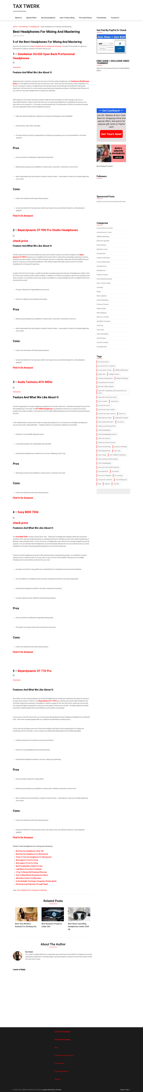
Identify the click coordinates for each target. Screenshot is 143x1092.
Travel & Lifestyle (102, 342)
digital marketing (122, 378)
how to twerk (102, 401)
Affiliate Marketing (103, 236)
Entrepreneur (101, 253)
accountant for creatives (106, 366)
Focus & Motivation (103, 262)
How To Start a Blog (67, 18)
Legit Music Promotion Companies (29, 869)
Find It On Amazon (23, 497)
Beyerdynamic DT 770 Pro (35, 671)
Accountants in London (105, 228)
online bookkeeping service (107, 434)
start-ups (117, 451)
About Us (18, 18)
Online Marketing (102, 300)
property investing (120, 447)
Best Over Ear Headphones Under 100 (29, 851)
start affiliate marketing (117, 455)
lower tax (122, 414)
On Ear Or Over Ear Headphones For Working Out (34, 857)
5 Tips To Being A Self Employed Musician (31, 872)
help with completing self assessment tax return (112, 392)
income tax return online (106, 409)
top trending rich (121, 480)
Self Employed (101, 313)
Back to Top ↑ (125, 1090)
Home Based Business (104, 279)
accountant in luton (105, 370)
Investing (100, 287)
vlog (99, 484)
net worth (120, 422)
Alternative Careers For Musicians (28, 878)
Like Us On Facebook (62, 1032)
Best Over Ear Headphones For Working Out (32, 854)
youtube (116, 484)
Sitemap (57, 1079)
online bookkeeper (104, 430)
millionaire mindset (121, 418)
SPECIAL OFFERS (103, 317)
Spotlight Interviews (103, 321)
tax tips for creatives (105, 480)
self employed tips (104, 451)
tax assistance (103, 471)
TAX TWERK (26, 6)
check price (17, 67)
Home (15, 27)
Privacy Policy (59, 1063)
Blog (56, 1047)
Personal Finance (85, 18)
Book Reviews (101, 245)
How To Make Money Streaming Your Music (32, 875)
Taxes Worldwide (102, 334)
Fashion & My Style (103, 258)
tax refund (115, 471)
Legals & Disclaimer (61, 1071)
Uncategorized (102, 347)
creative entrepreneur (105, 378)
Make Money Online (105, 418)
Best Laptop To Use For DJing (27, 860)
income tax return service (106, 414)
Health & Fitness (102, 275)
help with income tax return (107, 397)
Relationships (101, 308)
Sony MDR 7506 (28, 512)
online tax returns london (106, 442)
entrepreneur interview (106, 382)
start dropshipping (104, 463)
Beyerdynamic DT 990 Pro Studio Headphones (48, 230)
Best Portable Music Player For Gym (29, 866)
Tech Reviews (101, 18)
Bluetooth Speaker (103, 241)
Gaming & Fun (101, 266)
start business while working (108, 459)
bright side (101, 374)
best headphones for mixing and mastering (46, 46)
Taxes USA (100, 330)
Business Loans (102, 249)
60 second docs (103, 362)
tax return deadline (104, 475)
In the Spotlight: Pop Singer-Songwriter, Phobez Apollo (36, 881)
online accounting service (107, 426)
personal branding (104, 447)
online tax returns (104, 438)
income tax (114, 401)
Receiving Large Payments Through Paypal (32, 884)
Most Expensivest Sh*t (106, 422)
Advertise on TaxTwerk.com (64, 1055)
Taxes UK (100, 325)
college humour (114, 374)
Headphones (34, 27)
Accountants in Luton (104, 232)
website (107, 484)
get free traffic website (106, 386)
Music (99, 291)
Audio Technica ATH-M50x (35, 382)
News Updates (102, 296)
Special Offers (31, 18)
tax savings (118, 475)
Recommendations (48, 18)
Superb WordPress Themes (52, 1090)
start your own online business (108, 467)
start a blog (102, 455)
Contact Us (115, 18)
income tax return (104, 405)
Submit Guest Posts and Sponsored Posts (111, 201)
